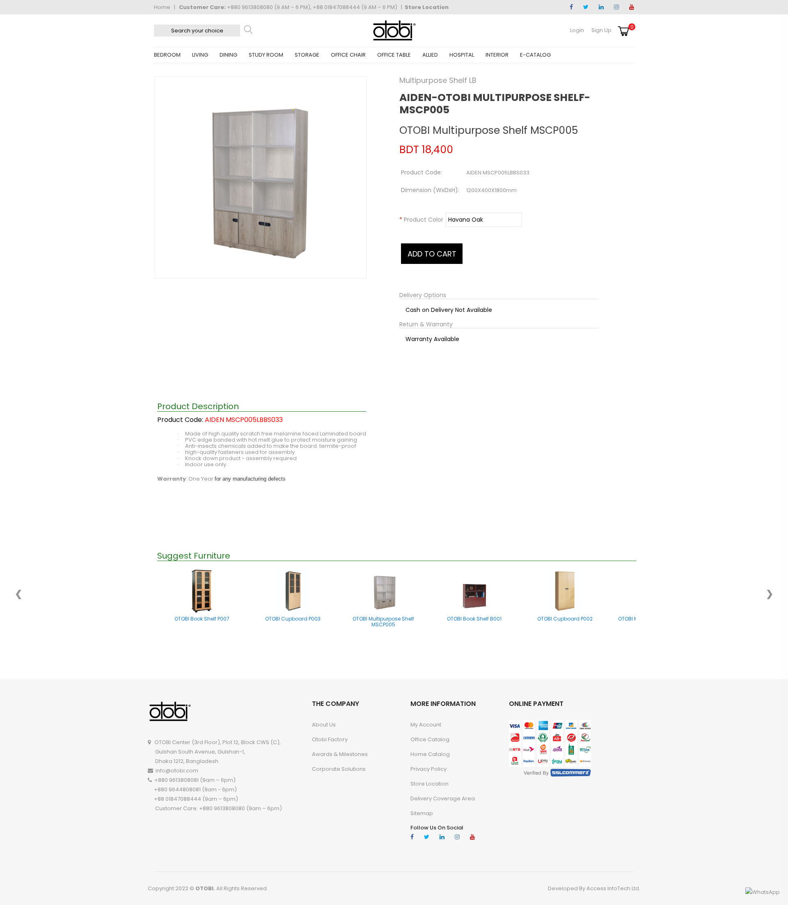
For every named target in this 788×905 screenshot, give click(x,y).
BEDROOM (167, 55)
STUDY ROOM (266, 55)
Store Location (427, 7)
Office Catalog (429, 739)
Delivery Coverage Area (442, 798)
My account (425, 725)
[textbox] (197, 31)
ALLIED (430, 55)
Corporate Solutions (339, 769)
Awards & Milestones (340, 754)
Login (577, 30)
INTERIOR (497, 55)
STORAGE (307, 55)
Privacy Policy (428, 769)
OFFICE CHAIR (348, 55)
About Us (324, 725)
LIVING (200, 55)
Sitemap (421, 813)
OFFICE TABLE (394, 55)
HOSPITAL (461, 55)
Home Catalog (430, 754)
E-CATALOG (535, 55)
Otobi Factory (330, 739)
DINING (228, 55)
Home (162, 7)
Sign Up (601, 30)
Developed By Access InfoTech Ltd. (594, 888)
